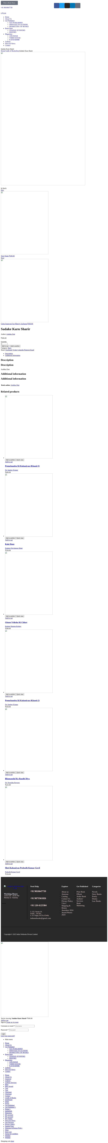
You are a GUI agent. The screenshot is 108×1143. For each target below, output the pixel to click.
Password (5, 1030)
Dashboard (8, 1100)
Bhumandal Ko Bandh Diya (17, 779)
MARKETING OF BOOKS (19, 1052)
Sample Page (9, 1126)
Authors (7, 1068)
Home (3, 51)
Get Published (9, 1047)
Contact (7, 1071)
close (12, 1141)
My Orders (8, 1119)
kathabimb (8, 1111)
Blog (6, 1084)
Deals (7, 1101)
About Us (8, 1045)
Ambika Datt (10, 334)
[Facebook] (56, 5)
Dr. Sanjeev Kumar (11, 470)
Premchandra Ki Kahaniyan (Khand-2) (22, 700)
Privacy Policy (10, 1124)
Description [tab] (7, 360)
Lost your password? (8, 1036)
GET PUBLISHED (16, 1049)
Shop (7, 1130)
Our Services (9, 1122)
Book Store (9, 1054)
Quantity (4, 342)
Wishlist (7, 1136)
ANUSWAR (13, 1062)
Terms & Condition (11, 1134)
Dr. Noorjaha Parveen (12, 783)
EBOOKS (12, 1058)
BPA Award (9, 1086)
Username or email (8, 1026)
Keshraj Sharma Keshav (13, 626)
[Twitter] (62, 5)
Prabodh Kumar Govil (12, 872)
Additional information (12, 355)
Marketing (8, 1113)
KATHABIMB (14, 1066)
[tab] (56, 354)
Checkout (8, 1092)
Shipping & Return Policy (13, 1128)
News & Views (10, 1069)
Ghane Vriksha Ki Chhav (16, 622)
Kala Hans (9, 544)
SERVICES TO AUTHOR (18, 1051)
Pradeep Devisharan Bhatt (13, 548)
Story (18, 51)
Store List (8, 1132)
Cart (6, 1088)
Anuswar (8, 1079)
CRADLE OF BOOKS (17, 1056)
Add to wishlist (15, 346)
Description (9, 353)
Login (3, 1034)
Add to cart (5, 346)
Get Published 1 (10, 1107)
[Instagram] (67, 5)
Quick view (20, 460)
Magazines (8, 1060)
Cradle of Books (10, 51)
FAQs (7, 1103)
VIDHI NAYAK (15, 1064)
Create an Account (12, 1022)
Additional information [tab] (13, 373)
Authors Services (10, 1083)
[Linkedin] (72, 5)
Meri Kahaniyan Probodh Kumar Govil (22, 868)
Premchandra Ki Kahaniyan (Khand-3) (22, 466)
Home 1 (7, 1109)
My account (9, 1115)
